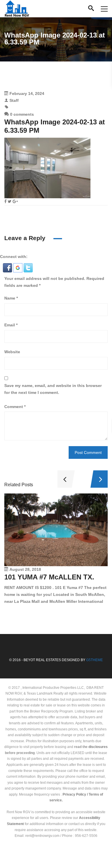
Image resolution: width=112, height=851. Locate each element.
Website (12, 351)
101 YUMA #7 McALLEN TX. (49, 577)
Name (11, 298)
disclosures (98, 747)
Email (11, 325)
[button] (8, 267)
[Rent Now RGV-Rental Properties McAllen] (16, 8)
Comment (15, 406)
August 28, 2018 (25, 569)
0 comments (21, 114)
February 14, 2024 (26, 93)
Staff (14, 100)
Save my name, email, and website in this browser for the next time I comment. (53, 389)
